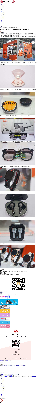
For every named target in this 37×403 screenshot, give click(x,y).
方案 (1, 15)
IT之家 (3, 375)
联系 (1, 21)
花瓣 (12, 374)
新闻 (1, 4)
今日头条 (1, 374)
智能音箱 (3, 13)
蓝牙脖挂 (3, 12)
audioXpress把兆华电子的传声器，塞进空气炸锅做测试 (5, 360)
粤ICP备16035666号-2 (34, 376)
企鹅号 (11, 374)
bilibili (2, 374)
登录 (1, 26)
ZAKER (18, 374)
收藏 (2, 292)
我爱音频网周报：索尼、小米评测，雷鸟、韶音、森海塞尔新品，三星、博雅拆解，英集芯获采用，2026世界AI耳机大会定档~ (13, 365)
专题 (1, 20)
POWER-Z (8, 375)
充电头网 (5, 375)
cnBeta (2, 375)
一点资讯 (8, 374)
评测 (1, 9)
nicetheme (11, 376)
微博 (3, 374)
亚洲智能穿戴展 (12, 375)
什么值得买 (16, 374)
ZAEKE (9, 375)
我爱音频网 (6, 376)
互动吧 (10, 374)
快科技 (1, 375)
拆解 (1, 11)
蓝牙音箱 (3, 14)
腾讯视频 (6, 374)
